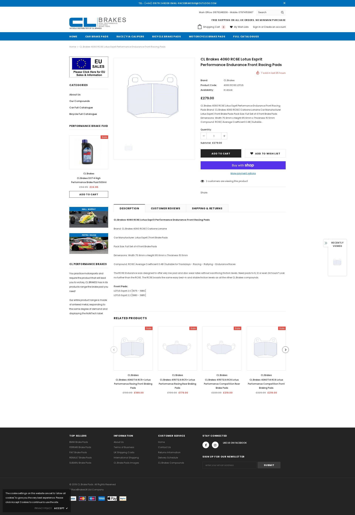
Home (72, 46)
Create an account (275, 26)
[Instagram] (215, 445)
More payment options (243, 173)
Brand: (204, 80)
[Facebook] (205, 445)
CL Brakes (88, 173)
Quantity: (206, 129)
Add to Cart (88, 194)
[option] (89, 166)
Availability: (207, 90)
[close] (284, 3)
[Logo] (97, 23)
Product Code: (209, 85)
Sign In (257, 26)
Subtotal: (206, 142)
